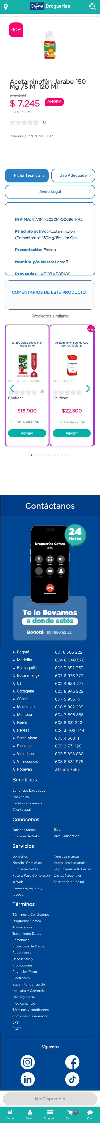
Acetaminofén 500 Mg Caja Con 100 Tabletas (72, 344)
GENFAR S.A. (63, 380)
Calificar (15, 398)
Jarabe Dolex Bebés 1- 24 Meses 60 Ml (27, 344)
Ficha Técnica (27, 175)
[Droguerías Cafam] (50, 6)
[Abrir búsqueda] (92, 6)
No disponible (50, 1098)
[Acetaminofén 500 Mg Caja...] (72, 377)
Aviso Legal (50, 191)
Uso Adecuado (73, 175)
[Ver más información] (6, 7)
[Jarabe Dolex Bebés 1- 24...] (27, 377)
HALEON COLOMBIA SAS (28, 380)
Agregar (27, 433)
